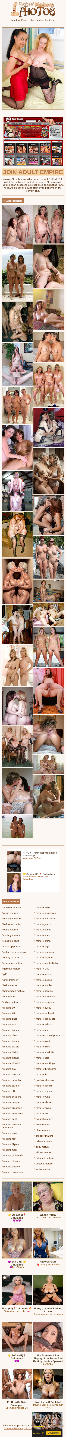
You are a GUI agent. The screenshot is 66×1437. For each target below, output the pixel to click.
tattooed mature (44, 1158)
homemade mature (13, 990)
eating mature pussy (14, 952)
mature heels (42, 907)
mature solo (41, 1057)
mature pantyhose (45, 996)
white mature (42, 1169)
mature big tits (10, 1046)
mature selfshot (43, 1024)
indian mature (10, 1002)
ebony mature (10, 957)
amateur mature (11, 907)
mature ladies (42, 929)
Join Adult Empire (33, 172)
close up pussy (11, 946)
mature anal (9, 1018)
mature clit (8, 1091)
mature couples (11, 1102)
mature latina (42, 940)
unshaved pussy (44, 1080)
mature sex (41, 1030)
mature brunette (11, 1074)
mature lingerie (43, 957)
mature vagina (43, 1091)
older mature (42, 1130)
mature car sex (11, 1085)
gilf (4, 974)
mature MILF (42, 968)
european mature (12, 963)
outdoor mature (43, 1135)
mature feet (9, 1138)
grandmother (10, 979)
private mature (43, 1141)
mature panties (43, 990)
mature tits (41, 1074)
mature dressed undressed (11, 1126)
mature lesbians (44, 952)
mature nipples (43, 985)
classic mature (10, 940)
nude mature (42, 1124)
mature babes (10, 1030)
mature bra (9, 1068)
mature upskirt (43, 1085)
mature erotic (10, 1133)
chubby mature (11, 935)
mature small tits (44, 1052)
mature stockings (44, 1063)
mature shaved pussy (47, 1035)
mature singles (43, 1041)
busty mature (10, 929)
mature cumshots (12, 1113)
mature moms (42, 974)
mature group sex (12, 1172)
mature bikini (10, 1052)
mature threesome (45, 1068)
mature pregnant (44, 1002)
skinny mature (43, 1152)
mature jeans (42, 924)
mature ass (9, 1024)
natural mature (43, 1119)
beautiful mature (11, 918)
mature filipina (10, 1144)
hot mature (8, 996)
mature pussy (42, 1007)
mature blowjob (11, 1063)
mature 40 (8, 1013)
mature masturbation (46, 963)
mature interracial (44, 918)
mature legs (41, 946)
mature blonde (11, 1057)
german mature (11, 968)
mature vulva (42, 1096)
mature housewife (45, 913)
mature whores (43, 1102)
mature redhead (44, 1013)
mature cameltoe (12, 1080)
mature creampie (12, 1107)
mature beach (10, 1041)
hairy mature (9, 985)
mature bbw (9, 1035)
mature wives (42, 1107)
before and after (11, 924)
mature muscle (43, 979)
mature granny (11, 1166)
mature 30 (8, 1007)
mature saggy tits (44, 1018)
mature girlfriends (12, 1155)
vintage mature (43, 1163)
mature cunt (9, 1119)
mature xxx (41, 1113)
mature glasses (11, 1161)
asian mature (10, 913)
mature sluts (42, 1046)
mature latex (42, 935)
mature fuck (9, 1149)
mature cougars (11, 1096)
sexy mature (42, 1146)
